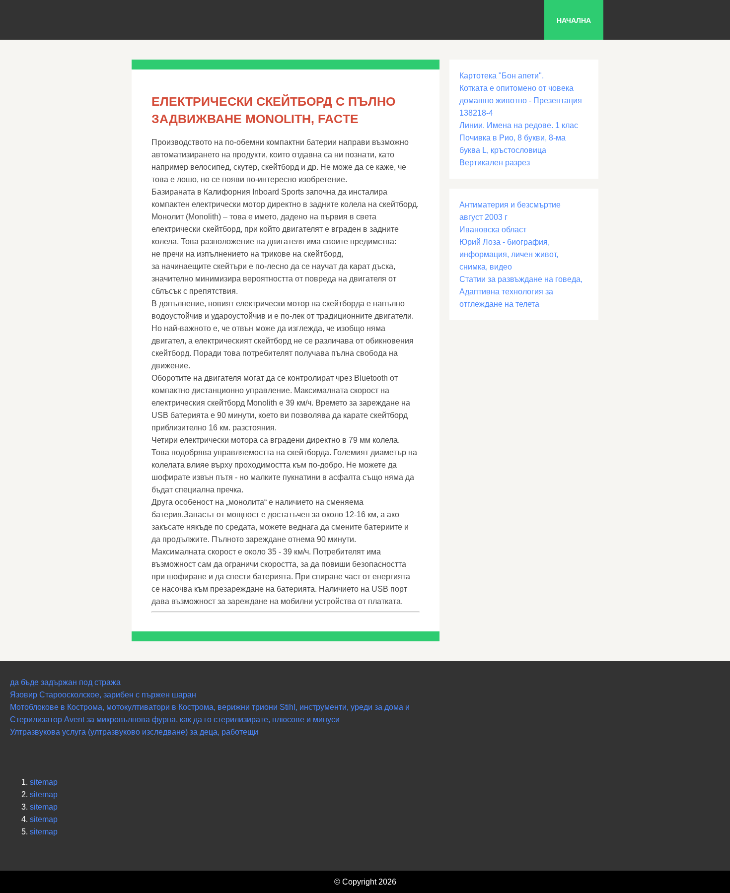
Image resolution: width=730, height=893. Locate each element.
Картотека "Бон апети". (501, 75)
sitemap (44, 782)
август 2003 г (483, 217)
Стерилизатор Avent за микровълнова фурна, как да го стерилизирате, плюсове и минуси (175, 719)
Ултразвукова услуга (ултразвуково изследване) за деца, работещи (134, 732)
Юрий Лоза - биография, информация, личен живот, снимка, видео (508, 254)
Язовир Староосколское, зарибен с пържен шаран (103, 694)
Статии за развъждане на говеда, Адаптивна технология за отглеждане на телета (521, 291)
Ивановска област (492, 229)
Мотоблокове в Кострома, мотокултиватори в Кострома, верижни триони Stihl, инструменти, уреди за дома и (210, 707)
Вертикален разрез (494, 162)
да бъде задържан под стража (65, 682)
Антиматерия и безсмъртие (510, 205)
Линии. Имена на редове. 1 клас (518, 125)
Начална (574, 20)
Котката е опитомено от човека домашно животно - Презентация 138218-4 (520, 100)
